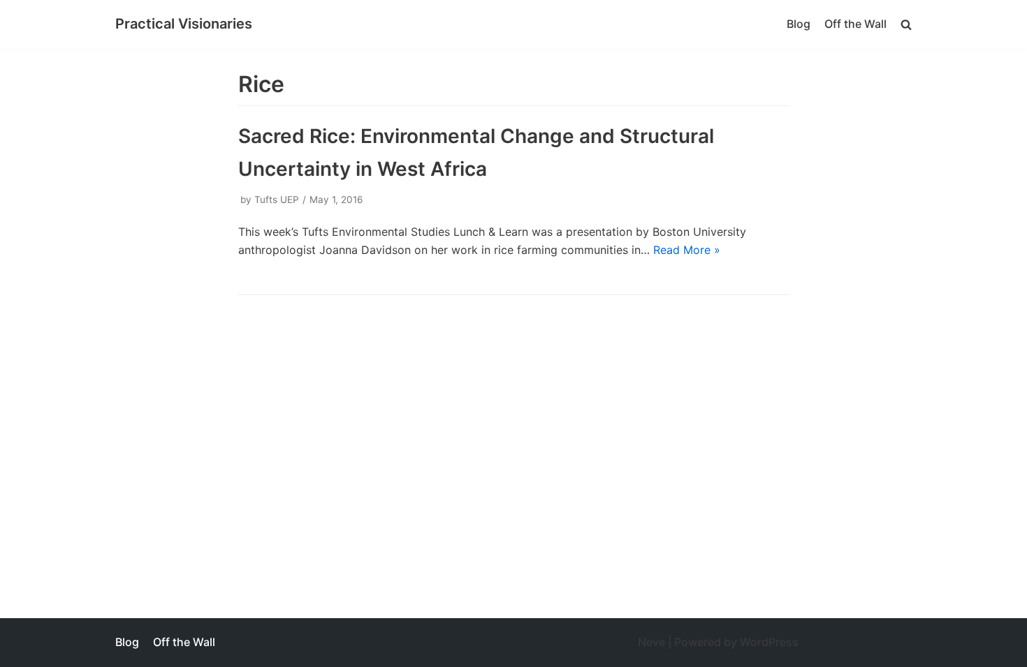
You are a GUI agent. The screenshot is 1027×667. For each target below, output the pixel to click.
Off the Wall (855, 24)
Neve (651, 642)
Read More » (686, 250)
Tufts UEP (276, 199)
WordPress (769, 642)
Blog (798, 24)
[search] (906, 24)
